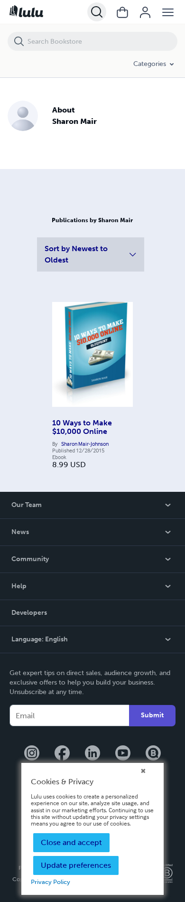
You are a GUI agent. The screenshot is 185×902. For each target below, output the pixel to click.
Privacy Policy (50, 881)
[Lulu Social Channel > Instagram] (31, 753)
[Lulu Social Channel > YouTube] (122, 753)
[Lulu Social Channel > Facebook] (62, 753)
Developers (29, 613)
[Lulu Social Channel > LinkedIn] (92, 753)
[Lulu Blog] (153, 753)
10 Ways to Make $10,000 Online (82, 427)
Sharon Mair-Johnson (85, 444)
